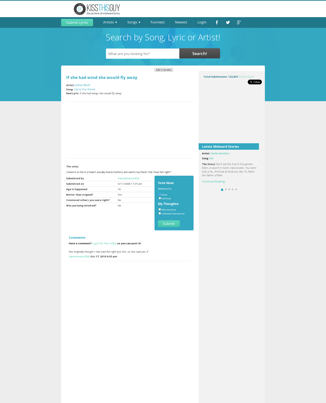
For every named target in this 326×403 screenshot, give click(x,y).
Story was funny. (168, 210)
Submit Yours (246, 76)
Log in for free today (104, 243)
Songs (132, 22)
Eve (211, 158)
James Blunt (82, 85)
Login (201, 22)
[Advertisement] (231, 116)
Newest (181, 22)
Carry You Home (84, 89)
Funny (164, 195)
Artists (108, 22)
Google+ (238, 22)
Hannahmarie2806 (128, 178)
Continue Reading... (214, 181)
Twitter (227, 22)
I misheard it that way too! (173, 214)
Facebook (217, 22)
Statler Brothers (220, 153)
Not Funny (166, 198)
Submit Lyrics (77, 22)
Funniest (158, 22)
